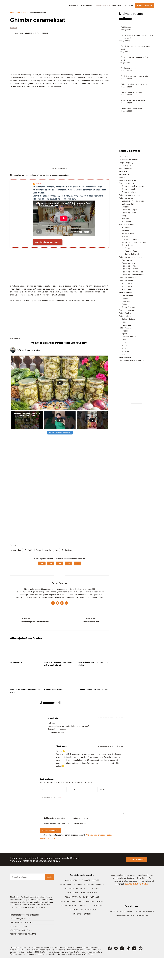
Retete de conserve (127, 198)
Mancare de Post (129, 337)
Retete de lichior (129, 213)
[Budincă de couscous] (59, 678)
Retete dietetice (125, 292)
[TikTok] (128, 948)
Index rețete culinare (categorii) (24, 915)
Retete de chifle (128, 263)
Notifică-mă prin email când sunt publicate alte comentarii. (66, 818)
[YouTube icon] (66, 603)
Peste (124, 345)
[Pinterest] (68, 563)
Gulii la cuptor (16, 662)
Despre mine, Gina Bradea (20, 919)
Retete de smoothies (127, 277)
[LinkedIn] (77, 563)
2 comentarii (43, 33)
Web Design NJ (90, 954)
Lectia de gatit (125, 165)
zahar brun (67, 550)
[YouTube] (134, 948)
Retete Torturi (128, 245)
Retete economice (126, 310)
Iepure (124, 334)
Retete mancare (125, 328)
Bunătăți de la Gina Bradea (136, 884)
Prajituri (125, 236)
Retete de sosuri (126, 280)
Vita (123, 354)
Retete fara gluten (129, 307)
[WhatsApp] (42, 563)
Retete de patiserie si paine (130, 257)
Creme (127, 248)
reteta (48, 550)
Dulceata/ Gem (128, 204)
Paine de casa (128, 260)
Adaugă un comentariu (51, 797)
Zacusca (125, 219)
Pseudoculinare (125, 168)
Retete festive (125, 313)
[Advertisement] (59, 54)
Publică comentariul (50, 830)
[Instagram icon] (57, 603)
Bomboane (126, 227)
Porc (124, 348)
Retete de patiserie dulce (132, 272)
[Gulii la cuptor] (25, 651)
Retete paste (127, 325)
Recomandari (124, 174)
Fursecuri (125, 230)
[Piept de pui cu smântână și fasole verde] (25, 678)
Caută (49, 877)
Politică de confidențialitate (23, 934)
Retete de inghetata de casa (134, 242)
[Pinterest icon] (62, 603)
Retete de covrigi (129, 266)
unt (56, 550)
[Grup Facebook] (116, 948)
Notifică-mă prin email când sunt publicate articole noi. (65, 824)
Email (73, 789)
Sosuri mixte (127, 286)
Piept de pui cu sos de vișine (133, 100)
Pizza (124, 322)
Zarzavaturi (126, 221)
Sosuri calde (127, 283)
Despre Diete (127, 295)
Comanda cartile (143, 5)
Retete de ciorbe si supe (129, 195)
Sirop (124, 216)
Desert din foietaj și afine (131, 108)
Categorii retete (101, 5)
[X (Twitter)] (59, 563)
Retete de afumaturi (127, 180)
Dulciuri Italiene (128, 319)
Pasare (125, 342)
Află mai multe (138, 859)
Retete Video (117, 5)
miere (38, 550)
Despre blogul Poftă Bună (21, 922)
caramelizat (16, 550)
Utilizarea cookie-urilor (21, 930)
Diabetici (125, 298)
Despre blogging (126, 162)
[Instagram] (122, 948)
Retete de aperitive (127, 183)
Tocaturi (125, 351)
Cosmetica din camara (128, 159)
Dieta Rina (126, 301)
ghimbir (28, 550)
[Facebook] (50, 563)
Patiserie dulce (128, 233)
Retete (13, 28)
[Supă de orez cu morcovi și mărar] (93, 678)
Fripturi (125, 331)
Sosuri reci (126, 289)
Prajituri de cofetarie (130, 239)
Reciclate (123, 171)
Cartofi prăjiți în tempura (131, 92)
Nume (45, 789)
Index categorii (86, 5)
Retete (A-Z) (73, 5)
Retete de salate (129, 192)
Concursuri (123, 156)
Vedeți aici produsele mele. (47, 242)
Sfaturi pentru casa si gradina (131, 360)
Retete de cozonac (130, 269)
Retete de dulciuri (126, 224)
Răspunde (119, 718)
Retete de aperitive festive (133, 186)
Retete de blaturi (132, 254)
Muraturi (125, 207)
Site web (102, 789)
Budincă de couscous (53, 689)
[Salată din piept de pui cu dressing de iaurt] (93, 651)
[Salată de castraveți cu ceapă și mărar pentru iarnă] (59, 651)
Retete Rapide (125, 357)
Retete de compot (129, 210)
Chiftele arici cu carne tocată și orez (136, 84)
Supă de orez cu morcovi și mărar (93, 689)
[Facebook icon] (53, 603)
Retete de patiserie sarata (133, 275)
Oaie (124, 340)
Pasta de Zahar (131, 251)
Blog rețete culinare (19, 926)
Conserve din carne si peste (133, 201)
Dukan (124, 304)
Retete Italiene (125, 316)
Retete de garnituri (130, 189)
